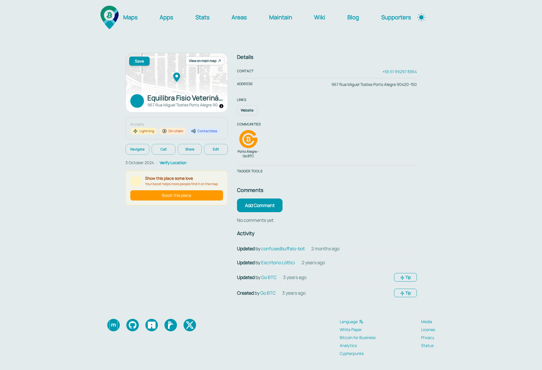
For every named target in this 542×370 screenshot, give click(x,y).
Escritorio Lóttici (278, 262)
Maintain (280, 17)
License (428, 329)
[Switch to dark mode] (421, 17)
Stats (202, 17)
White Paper (351, 329)
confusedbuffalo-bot (283, 248)
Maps (130, 17)
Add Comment (260, 205)
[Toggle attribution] (221, 106)
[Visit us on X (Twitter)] (190, 325)
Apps (166, 17)
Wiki (319, 17)
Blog (353, 17)
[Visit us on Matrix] (113, 325)
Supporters (396, 17)
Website (247, 110)
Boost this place (176, 195)
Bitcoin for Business (358, 337)
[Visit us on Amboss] (151, 325)
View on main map (203, 60)
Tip (408, 277)
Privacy (427, 337)
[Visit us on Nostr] (170, 325)
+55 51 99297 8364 (399, 71)
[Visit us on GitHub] (132, 325)
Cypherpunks (352, 353)
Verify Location (173, 162)
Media (426, 321)
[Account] (436, 17)
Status (427, 345)
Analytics (348, 345)
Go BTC (269, 277)
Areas (239, 17)
